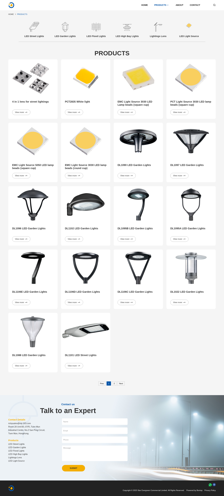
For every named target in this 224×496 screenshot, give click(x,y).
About (179, 5)
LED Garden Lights (17, 447)
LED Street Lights (16, 444)
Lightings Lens (15, 457)
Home (144, 5)
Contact (195, 5)
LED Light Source (16, 461)
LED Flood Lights (16, 451)
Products (160, 5)
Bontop (199, 490)
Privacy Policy (210, 490)
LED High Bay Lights (18, 454)
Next (121, 383)
